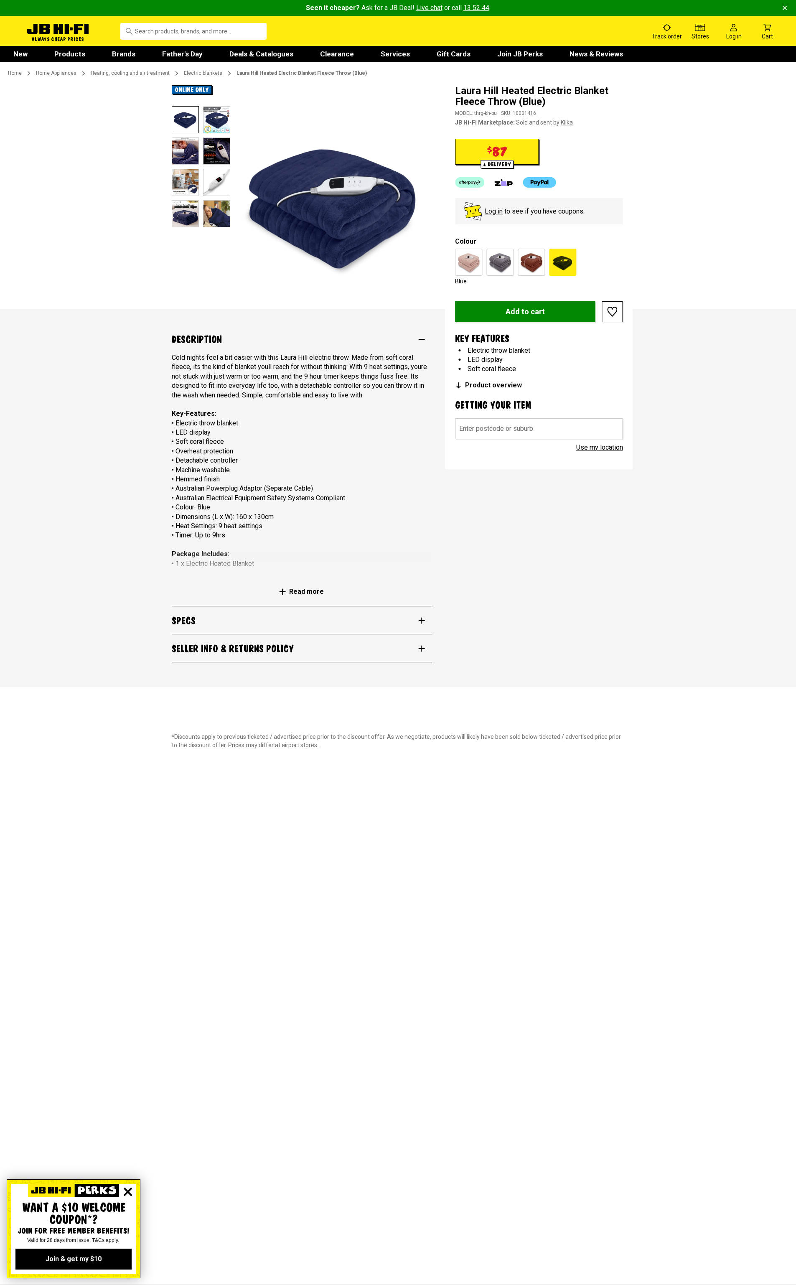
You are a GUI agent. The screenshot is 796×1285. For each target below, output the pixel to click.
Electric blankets (203, 73)
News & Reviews (596, 54)
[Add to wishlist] (612, 311)
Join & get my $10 (74, 1259)
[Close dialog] (128, 1191)
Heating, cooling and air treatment (130, 73)
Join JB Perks (520, 54)
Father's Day (182, 54)
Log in (494, 211)
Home (15, 73)
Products (69, 54)
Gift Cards (453, 54)
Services (395, 54)
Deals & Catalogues (261, 54)
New (20, 54)
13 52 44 (476, 8)
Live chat (429, 8)
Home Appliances (56, 73)
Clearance (337, 54)
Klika (567, 122)
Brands (123, 54)
